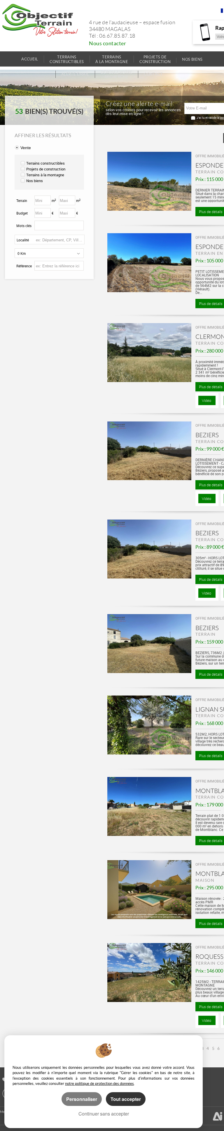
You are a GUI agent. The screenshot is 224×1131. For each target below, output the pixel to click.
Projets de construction (45, 169)
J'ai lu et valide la (208, 118)
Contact (153, 74)
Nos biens (192, 59)
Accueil (29, 59)
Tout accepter (126, 1099)
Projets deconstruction (155, 59)
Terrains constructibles (45, 163)
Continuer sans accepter (103, 1113)
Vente (25, 147)
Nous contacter (107, 43)
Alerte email (75, 74)
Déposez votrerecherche (116, 74)
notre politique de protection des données (99, 1083)
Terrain (21, 200)
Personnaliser (81, 1099)
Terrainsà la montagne (111, 59)
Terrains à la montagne (45, 174)
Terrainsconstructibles (67, 59)
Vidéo (206, 400)
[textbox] (59, 239)
